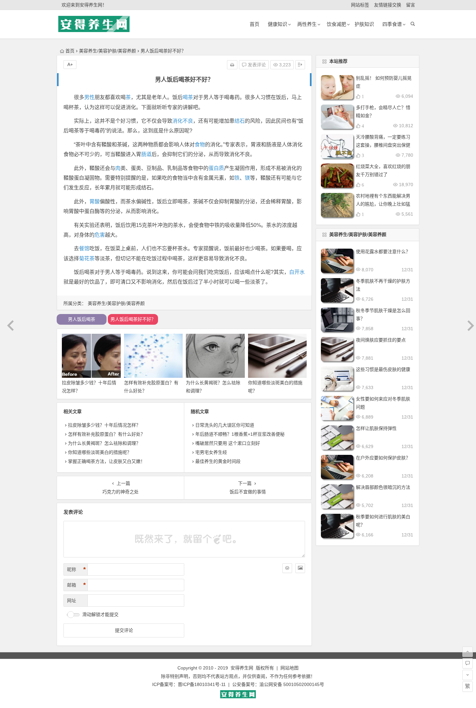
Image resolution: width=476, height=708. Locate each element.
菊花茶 (87, 258)
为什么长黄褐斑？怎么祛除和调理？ (104, 443)
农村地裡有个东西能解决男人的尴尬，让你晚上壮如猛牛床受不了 (383, 204)
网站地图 (289, 667)
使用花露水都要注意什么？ (383, 251)
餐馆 (84, 248)
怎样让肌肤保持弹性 (376, 428)
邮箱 (76, 585)
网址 (71, 600)
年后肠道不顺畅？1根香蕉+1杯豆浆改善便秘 (240, 434)
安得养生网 (242, 667)
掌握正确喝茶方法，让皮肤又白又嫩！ (106, 461)
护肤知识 (364, 24)
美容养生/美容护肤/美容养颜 (107, 50)
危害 (100, 235)
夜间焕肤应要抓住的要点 (381, 340)
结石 (239, 121)
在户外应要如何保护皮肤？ (383, 457)
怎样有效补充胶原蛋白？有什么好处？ (106, 434)
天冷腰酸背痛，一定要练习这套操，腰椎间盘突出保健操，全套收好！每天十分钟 (383, 145)
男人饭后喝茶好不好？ (133, 319)
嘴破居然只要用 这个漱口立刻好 (227, 443)
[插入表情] (287, 568)
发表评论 (256, 64)
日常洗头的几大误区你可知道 (224, 425)
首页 (69, 50)
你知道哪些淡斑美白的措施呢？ (99, 452)
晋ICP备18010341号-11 (202, 684)
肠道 (146, 154)
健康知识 (277, 24)
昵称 (76, 569)
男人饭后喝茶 (81, 319)
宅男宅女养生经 (211, 452)
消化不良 (182, 121)
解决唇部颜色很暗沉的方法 (383, 487)
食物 (200, 144)
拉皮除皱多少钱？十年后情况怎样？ (104, 425)
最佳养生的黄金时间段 (218, 461)
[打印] (232, 64)
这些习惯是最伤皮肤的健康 (383, 369)
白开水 (297, 272)
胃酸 (94, 201)
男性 (89, 97)
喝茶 (188, 97)
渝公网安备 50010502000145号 (291, 684)
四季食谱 (392, 24)
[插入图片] (300, 568)
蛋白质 (216, 168)
